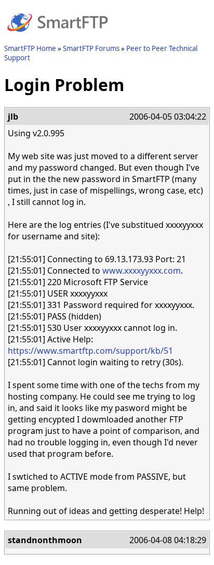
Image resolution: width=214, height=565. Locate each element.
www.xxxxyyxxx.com (141, 270)
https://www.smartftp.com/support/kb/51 (90, 350)
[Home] (57, 38)
